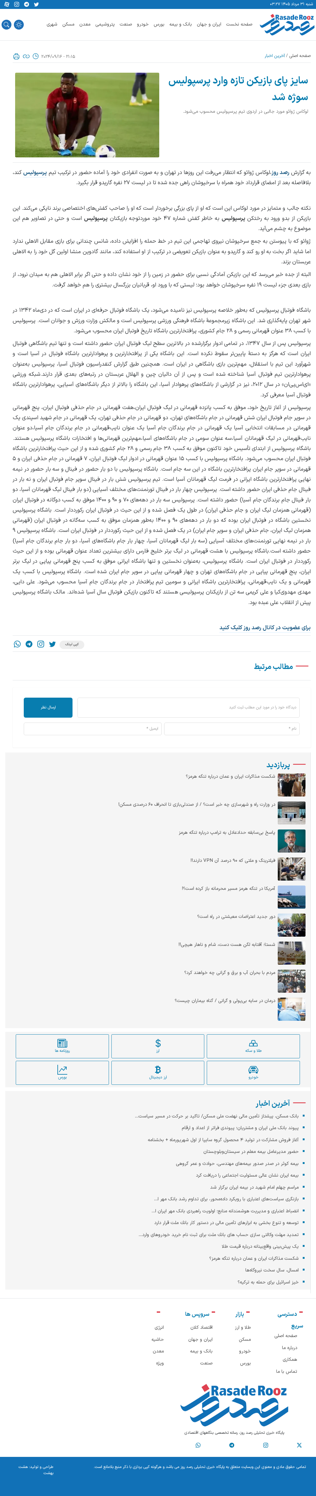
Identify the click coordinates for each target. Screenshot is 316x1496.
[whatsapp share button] (17, 645)
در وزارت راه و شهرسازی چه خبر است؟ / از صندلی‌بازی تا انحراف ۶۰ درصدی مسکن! (196, 804)
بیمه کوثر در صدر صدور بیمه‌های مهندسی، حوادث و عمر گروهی (237, 1163)
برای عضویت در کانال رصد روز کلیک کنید (265, 628)
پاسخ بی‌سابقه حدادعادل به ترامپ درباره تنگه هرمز (227, 832)
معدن (84, 24)
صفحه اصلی (300, 56)
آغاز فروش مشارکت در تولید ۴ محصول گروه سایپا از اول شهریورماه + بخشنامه (223, 1140)
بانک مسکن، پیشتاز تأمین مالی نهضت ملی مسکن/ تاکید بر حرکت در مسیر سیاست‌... (217, 1116)
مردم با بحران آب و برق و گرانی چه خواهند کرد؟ (229, 973)
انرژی (159, 1327)
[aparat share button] (6, 5)
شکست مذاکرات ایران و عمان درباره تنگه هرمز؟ (230, 776)
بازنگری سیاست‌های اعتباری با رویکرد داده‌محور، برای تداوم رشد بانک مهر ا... (226, 1199)
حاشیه (158, 1339)
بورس (159, 24)
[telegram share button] (26, 5)
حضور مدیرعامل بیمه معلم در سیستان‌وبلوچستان (251, 1151)
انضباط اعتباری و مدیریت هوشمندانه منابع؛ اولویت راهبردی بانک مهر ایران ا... (225, 1211)
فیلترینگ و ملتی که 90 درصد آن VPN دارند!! (232, 860)
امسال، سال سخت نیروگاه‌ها (272, 1270)
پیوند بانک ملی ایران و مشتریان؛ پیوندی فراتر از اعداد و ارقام (240, 1128)
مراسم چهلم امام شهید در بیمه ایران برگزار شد (254, 1187)
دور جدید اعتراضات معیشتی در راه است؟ (236, 917)
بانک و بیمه (180, 24)
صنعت (126, 24)
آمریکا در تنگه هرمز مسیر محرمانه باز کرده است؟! (228, 889)
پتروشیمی (105, 24)
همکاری (290, 1359)
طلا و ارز (243, 1327)
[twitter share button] (36, 5)
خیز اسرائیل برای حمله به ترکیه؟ (268, 1282)
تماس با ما (286, 1371)
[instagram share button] (16, 5)
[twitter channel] (299, 1445)
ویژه (160, 1363)
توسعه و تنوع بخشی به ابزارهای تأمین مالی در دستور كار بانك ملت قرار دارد (226, 1222)
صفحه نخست (239, 24)
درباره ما (289, 1348)
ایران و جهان (209, 24)
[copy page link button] (26, 56)
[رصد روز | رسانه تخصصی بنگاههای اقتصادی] (287, 24)
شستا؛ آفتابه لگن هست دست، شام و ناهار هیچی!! (226, 945)
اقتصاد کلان (201, 1327)
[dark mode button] (19, 25)
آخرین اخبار (275, 56)
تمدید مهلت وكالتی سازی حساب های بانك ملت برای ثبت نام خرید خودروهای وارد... (219, 1235)
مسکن (68, 24)
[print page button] (16, 56)
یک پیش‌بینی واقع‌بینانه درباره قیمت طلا (260, 1246)
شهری (52, 24)
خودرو (143, 24)
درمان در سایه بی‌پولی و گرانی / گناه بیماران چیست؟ (225, 1001)
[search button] (6, 25)
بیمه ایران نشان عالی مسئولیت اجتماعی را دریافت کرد (247, 1175)
